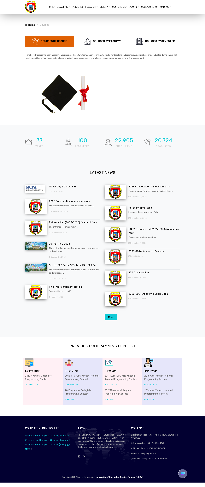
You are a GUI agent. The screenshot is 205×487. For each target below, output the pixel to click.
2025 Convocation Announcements (69, 201)
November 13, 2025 (58, 233)
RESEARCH (90, 7)
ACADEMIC (62, 7)
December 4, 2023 (138, 299)
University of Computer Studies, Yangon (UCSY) (119, 477)
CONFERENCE (119, 7)
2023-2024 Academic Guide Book (148, 293)
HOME (51, 7)
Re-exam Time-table (140, 207)
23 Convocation (138, 272)
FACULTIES (77, 7)
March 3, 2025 (56, 297)
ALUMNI (133, 7)
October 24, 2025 (58, 257)
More (110, 317)
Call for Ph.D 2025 (59, 243)
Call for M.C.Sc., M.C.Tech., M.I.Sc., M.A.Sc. (72, 265)
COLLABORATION (149, 7)
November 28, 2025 (59, 211)
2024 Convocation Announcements (149, 186)
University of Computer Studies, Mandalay (47, 435)
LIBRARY (104, 7)
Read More (30, 385)
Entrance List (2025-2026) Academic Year (73, 222)
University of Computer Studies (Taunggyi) (47, 444)
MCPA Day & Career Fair (62, 186)
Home (31, 24)
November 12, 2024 (138, 218)
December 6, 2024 (138, 277)
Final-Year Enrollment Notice (65, 286)
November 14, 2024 (138, 197)
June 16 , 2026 (56, 191)
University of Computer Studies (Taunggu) (47, 440)
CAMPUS (164, 7)
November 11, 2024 (138, 243)
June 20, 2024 (136, 256)
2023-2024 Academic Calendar (146, 251)
